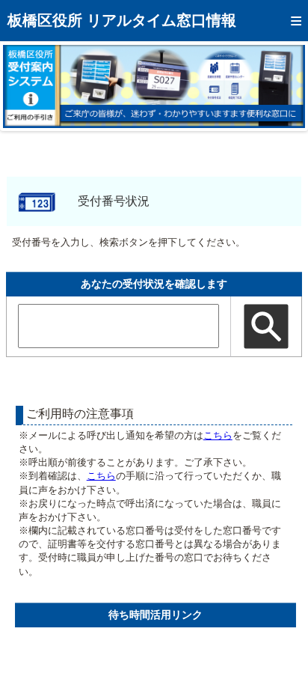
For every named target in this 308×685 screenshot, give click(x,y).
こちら (217, 435)
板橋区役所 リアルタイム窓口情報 (121, 20)
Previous (25, 86)
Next (283, 86)
